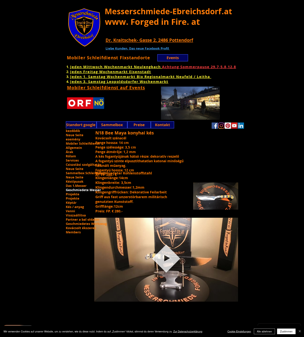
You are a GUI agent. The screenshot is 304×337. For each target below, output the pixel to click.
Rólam (71, 156)
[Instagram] (221, 125)
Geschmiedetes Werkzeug (86, 224)
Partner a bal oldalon (82, 220)
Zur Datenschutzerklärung (187, 331)
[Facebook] (215, 125)
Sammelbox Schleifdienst (86, 173)
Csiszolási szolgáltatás (83, 165)
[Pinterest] (228, 125)
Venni (70, 211)
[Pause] (151, 115)
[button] (233, 295)
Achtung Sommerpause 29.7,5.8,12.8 (199, 66)
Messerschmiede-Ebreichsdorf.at (168, 11)
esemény (73, 139)
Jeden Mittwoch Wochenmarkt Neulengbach (116, 66)
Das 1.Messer (76, 186)
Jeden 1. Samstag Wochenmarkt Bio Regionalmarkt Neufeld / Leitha (140, 76)
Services (72, 160)
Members (73, 232)
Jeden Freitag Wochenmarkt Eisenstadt (110, 71)
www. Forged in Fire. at (152, 21)
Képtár (71, 203)
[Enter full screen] (229, 115)
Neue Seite (74, 135)
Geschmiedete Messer (83, 190)
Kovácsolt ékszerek (81, 228)
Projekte (72, 194)
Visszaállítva (76, 215)
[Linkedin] (241, 125)
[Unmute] (157, 115)
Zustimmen (286, 331)
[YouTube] (234, 125)
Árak (69, 152)
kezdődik (73, 131)
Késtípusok (74, 181)
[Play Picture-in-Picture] (223, 115)
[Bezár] (300, 331)
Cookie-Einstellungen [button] (239, 331)
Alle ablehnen (264, 331)
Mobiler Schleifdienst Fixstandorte (108, 58)
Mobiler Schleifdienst (83, 143)
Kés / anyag (75, 207)
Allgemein (74, 148)
